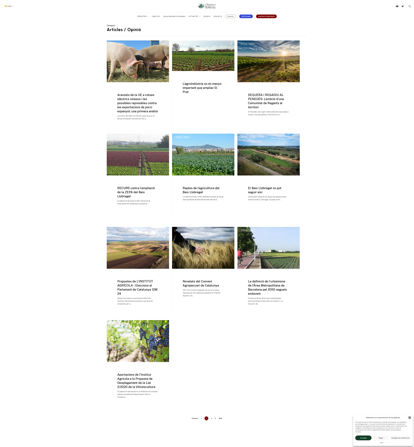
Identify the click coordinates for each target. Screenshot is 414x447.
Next (220, 418)
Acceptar (363, 438)
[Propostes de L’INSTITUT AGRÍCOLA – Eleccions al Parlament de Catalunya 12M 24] (138, 272)
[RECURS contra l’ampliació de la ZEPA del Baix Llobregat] (138, 179)
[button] (410, 418)
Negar (381, 438)
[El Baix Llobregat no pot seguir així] (268, 179)
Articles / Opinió (116, 44)
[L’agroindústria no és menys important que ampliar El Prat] (203, 80)
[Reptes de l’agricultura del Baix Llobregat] (203, 179)
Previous (195, 418)
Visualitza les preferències (400, 438)
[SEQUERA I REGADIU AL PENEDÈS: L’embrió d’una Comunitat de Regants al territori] (268, 85)
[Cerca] (409, 6)
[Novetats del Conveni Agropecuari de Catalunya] (203, 272)
